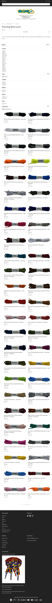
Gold (4, 57)
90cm (5, 82)
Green (5, 59)
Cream (5, 56)
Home (3, 23)
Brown (5, 53)
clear (48, 73)
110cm (5, 83)
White (5, 69)
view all (47, 44)
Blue (4, 52)
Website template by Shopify (32, 597)
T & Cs (3, 528)
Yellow (5, 71)
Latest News (5, 551)
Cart (49, 1)
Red (4, 67)
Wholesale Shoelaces (6, 530)
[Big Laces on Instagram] (32, 516)
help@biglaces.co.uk (26, 16)
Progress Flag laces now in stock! (8, 554)
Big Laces (5, 96)
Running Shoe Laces (9, 23)
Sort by (3, 29)
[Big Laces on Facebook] (30, 516)
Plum (5, 65)
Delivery (3, 519)
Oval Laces (6, 76)
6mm (5, 90)
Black (5, 51)
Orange (5, 63)
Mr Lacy (5, 98)
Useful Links (4, 524)
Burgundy (5, 55)
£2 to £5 (5, 103)
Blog (3, 522)
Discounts (4, 515)
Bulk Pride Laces (5, 531)
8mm (5, 91)
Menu (5, 1)
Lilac (4, 61)
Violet (5, 68)
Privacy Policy (5, 526)
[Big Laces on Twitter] (28, 516)
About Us (4, 521)
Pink (4, 64)
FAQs (3, 517)
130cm (5, 84)
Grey (4, 60)
